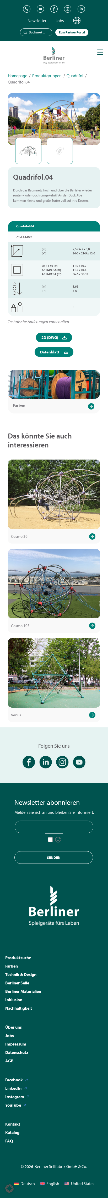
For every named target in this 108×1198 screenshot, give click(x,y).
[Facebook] (54, 9)
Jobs (60, 20)
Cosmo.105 (20, 625)
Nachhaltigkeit (18, 1008)
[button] (9, 1188)
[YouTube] (40, 9)
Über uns (13, 1027)
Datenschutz (16, 1052)
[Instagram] (67, 9)
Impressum (15, 1044)
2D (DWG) (49, 337)
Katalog (12, 1132)
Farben (19, 405)
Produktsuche (18, 957)
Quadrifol (75, 75)
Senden (54, 857)
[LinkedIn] (81, 9)
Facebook (14, 1079)
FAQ (9, 1140)
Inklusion (13, 999)
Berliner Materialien (23, 991)
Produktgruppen (47, 75)
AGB (9, 1060)
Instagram (14, 1096)
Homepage (17, 75)
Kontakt (12, 1124)
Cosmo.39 (19, 536)
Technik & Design (20, 974)
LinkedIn (13, 1088)
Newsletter (37, 20)
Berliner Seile (17, 982)
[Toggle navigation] (100, 52)
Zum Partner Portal (72, 32)
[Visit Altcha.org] (58, 839)
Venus (16, 714)
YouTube (13, 1105)
